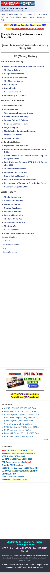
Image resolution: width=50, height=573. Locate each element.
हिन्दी (2, 20)
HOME (3, 14)
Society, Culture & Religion (16, 120)
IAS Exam (6, 241)
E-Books (4, 17)
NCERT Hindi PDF (31, 468)
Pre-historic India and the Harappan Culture (24, 66)
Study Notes (13, 14)
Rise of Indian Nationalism (16, 176)
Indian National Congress (15, 172)
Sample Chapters (9, 237)
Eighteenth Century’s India (16, 146)
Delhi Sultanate (11, 109)
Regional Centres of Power (16, 124)
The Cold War (10, 226)
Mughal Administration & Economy (20, 131)
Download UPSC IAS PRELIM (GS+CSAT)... (21, 411)
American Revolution (13, 201)
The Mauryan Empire (13, 81)
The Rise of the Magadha (15, 77)
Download (41, 17)
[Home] (18, 5)
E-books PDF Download (12, 465)
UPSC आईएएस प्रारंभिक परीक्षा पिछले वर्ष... (18, 430)
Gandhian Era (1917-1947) (16, 187)
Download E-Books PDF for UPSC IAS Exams (22, 433)
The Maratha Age (11, 138)
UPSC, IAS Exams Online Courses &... (19, 436)
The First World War (13, 219)
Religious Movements (14, 74)
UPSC (4, 248)
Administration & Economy (16, 116)
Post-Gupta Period (12, 92)
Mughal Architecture (13, 135)
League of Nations (12, 211)
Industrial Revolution (13, 215)
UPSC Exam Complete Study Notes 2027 (28, 25)
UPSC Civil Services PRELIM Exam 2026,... (21, 427)
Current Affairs (15, 17)
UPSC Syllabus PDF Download (13, 456)
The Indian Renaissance (15, 169)
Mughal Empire (11, 127)
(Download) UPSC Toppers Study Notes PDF (21, 415)
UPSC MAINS (41, 14)
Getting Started (29, 17)
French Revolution (12, 204)
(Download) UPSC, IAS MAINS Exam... (19, 421)
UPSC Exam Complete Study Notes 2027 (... (21, 418)
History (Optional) (9, 252)
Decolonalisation (12, 230)
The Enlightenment (12, 197)
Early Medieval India (13, 106)
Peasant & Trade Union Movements (20, 179)
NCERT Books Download (12, 468)
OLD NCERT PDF (9, 474)
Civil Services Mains (10, 244)
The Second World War (14, 222)
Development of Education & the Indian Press (25, 183)
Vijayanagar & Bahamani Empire (18, 113)
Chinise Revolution (13, 208)
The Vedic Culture (12, 70)
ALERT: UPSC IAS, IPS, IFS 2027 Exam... (21, 408)
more (46, 440)
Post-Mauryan (10, 84)
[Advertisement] (25, 284)
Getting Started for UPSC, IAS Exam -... (20, 424)
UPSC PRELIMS (26, 14)
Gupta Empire (10, 88)
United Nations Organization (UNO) (20, 233)
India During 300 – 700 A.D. (16, 95)
